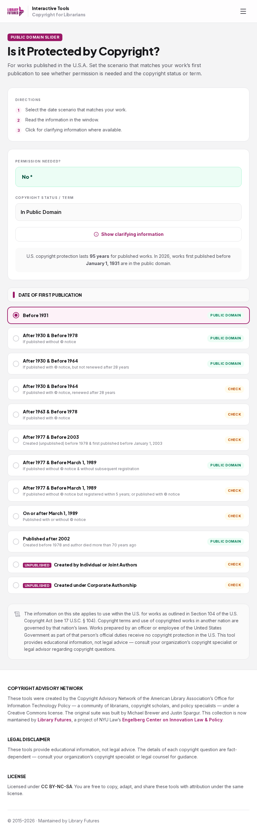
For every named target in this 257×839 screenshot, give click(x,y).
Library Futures (54, 719)
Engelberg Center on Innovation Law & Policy (172, 719)
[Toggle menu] (243, 11)
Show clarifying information (132, 234)
